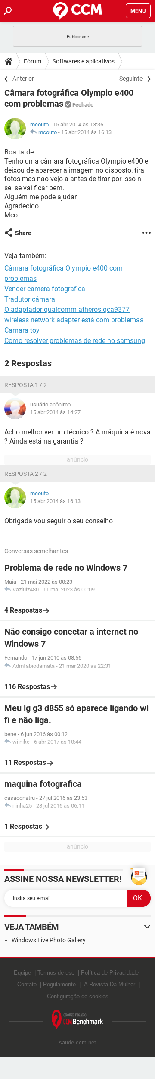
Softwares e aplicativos (84, 61)
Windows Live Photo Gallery (49, 940)
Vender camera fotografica (44, 289)
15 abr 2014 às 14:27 (55, 412)
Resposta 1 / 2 (25, 384)
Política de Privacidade (110, 972)
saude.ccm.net (77, 1042)
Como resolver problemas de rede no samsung (74, 341)
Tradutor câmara (29, 299)
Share (23, 233)
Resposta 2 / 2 (25, 473)
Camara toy (22, 330)
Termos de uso (55, 972)
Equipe (22, 972)
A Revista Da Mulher (109, 984)
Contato (27, 984)
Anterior (23, 78)
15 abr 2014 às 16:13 (86, 132)
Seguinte (131, 78)
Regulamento (59, 984)
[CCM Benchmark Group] (77, 1020)
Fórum (32, 61)
